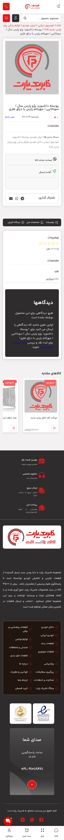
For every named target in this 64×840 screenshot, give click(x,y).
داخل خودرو (36, 142)
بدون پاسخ (10, 117)
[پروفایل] (9, 830)
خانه (56, 836)
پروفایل (9, 836)
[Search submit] (24, 19)
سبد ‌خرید (26, 836)
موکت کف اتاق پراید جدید (44, 418)
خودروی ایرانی (46, 25)
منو (42, 836)
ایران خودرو (29, 25)
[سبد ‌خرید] (27, 830)
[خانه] (56, 830)
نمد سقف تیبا (9, 418)
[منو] (42, 830)
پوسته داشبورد (20, 137)
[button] (22, 199)
